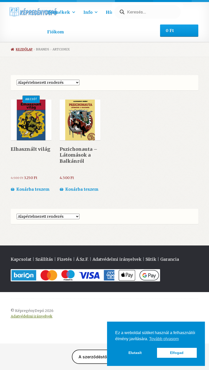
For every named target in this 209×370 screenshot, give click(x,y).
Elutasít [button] (135, 353)
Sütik (151, 259)
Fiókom (55, 31)
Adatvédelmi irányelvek (117, 259)
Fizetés (64, 259)
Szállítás (44, 259)
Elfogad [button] (177, 353)
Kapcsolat (21, 259)
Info (88, 12)
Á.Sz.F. (82, 259)
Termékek (58, 12)
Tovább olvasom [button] (164, 339)
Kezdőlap (24, 49)
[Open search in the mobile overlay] (147, 12)
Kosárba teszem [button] (33, 189)
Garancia (169, 259)
